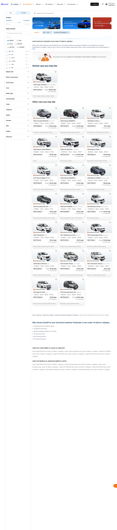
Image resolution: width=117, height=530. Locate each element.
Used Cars (39, 315)
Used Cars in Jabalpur (48, 315)
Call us (96, 4)
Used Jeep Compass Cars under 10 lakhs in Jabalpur (81, 351)
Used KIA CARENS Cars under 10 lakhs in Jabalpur (75, 367)
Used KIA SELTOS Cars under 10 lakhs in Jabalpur (68, 354)
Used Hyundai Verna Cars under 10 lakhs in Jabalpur (81, 364)
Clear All (36, 32)
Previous (32, 23)
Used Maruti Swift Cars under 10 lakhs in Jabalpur (61, 369)
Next (111, 23)
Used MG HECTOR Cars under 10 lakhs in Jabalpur (94, 369)
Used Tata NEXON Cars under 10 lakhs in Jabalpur (48, 351)
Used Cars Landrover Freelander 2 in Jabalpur (66, 315)
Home (33, 315)
